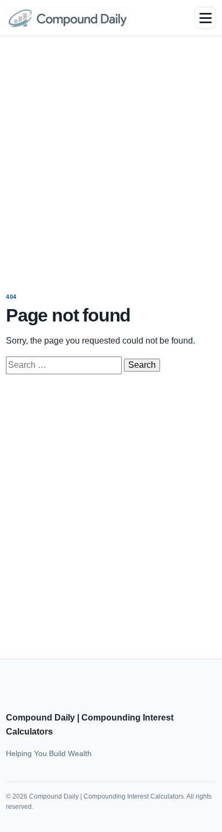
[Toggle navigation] (205, 18)
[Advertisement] (111, 157)
